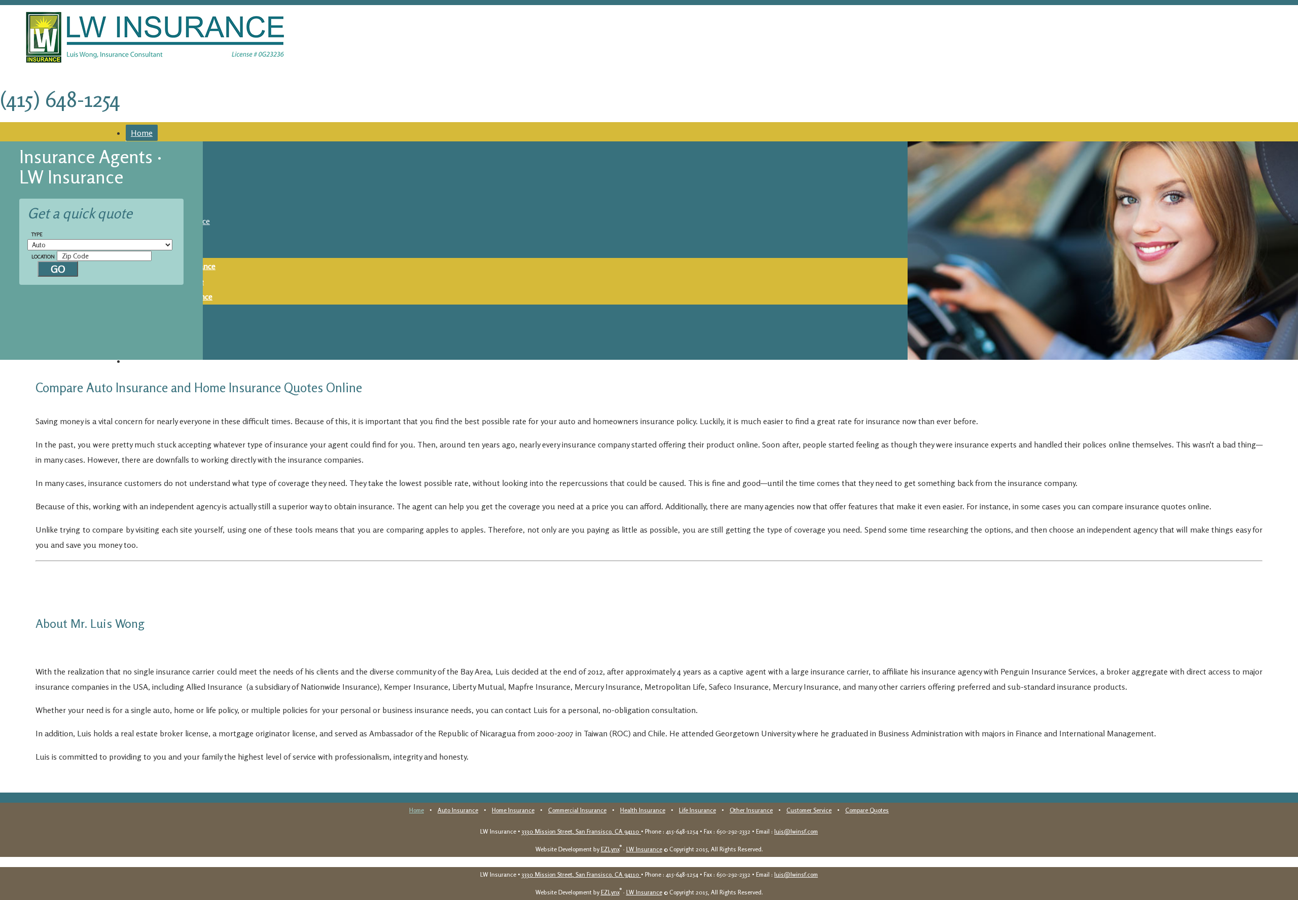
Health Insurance (642, 810)
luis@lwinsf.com (796, 831)
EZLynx (610, 849)
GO (58, 268)
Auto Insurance (458, 810)
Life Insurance (697, 810)
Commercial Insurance (577, 810)
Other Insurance (751, 810)
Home (142, 133)
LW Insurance (644, 849)
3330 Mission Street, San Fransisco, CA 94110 (581, 831)
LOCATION (43, 256)
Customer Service (809, 810)
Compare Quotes (161, 361)
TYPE (37, 234)
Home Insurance (513, 810)
